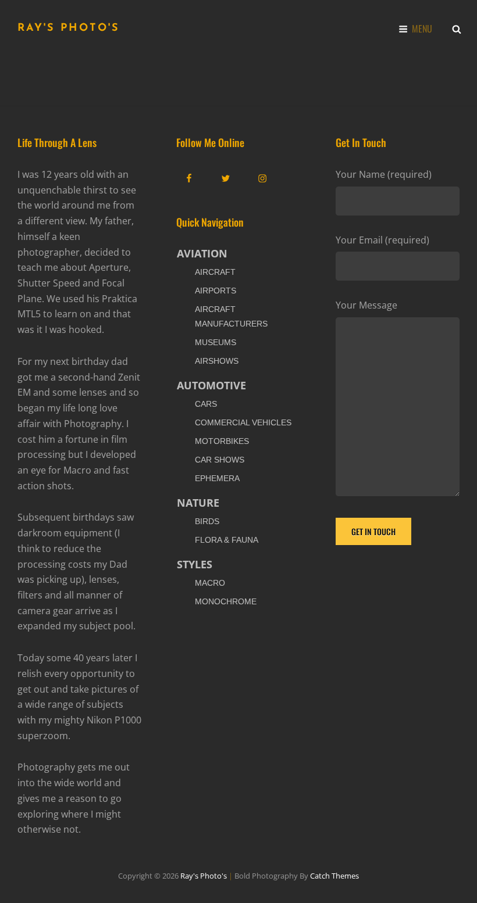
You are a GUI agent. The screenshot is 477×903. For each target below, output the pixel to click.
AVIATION (202, 253)
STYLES (194, 564)
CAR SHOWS (219, 459)
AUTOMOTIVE (211, 385)
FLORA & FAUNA (226, 539)
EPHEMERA (217, 478)
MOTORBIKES (222, 441)
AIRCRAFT (215, 272)
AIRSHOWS (216, 360)
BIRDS (207, 521)
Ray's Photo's (68, 28)
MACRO (210, 582)
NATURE (198, 503)
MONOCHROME (226, 601)
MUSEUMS (215, 342)
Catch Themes (334, 875)
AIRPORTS (215, 290)
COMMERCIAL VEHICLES (243, 422)
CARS (206, 403)
